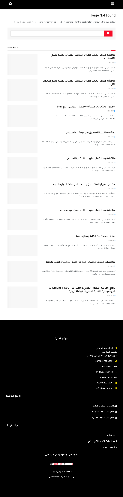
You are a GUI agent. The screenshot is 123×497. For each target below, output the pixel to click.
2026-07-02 (111, 163)
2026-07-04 (111, 111)
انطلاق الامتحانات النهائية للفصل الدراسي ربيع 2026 (86, 107)
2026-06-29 (111, 240)
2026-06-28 (111, 266)
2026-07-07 (111, 89)
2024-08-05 (110, 296)
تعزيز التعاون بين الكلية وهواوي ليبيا (96, 236)
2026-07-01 (111, 189)
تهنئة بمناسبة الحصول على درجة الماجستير (91, 133)
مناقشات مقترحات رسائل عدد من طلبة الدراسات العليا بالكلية (80, 262)
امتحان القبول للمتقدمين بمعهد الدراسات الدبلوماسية (84, 184)
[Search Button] (108, 34)
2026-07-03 (111, 137)
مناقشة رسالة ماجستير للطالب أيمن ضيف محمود (87, 210)
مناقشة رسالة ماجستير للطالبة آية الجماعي (91, 158)
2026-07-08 (111, 63)
